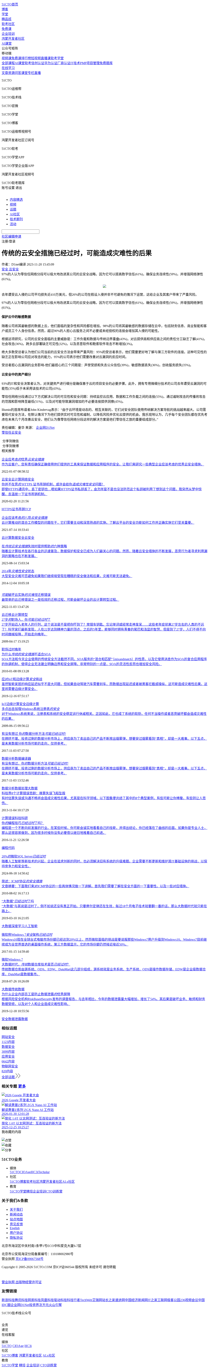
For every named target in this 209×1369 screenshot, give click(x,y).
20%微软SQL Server (24, 856)
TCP (28, 509)
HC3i (34, 1172)
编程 (5, 848)
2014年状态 (18, 571)
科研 (24, 818)
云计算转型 (19, 614)
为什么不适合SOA (26, 654)
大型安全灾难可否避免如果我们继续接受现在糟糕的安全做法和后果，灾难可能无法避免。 (67, 576)
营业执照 (9, 1282)
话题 (13, 209)
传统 (14, 989)
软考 (28, 63)
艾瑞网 (97, 1300)
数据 (18, 758)
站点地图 (16, 1219)
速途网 (120, 1300)
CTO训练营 (54, 1191)
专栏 (31, 73)
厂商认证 (63, 63)
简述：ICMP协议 (22, 881)
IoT (4, 704)
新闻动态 (16, 1214)
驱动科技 (60, 1300)
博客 (5, 9)
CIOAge (25, 1172)
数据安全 (17, 537)
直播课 (46, 58)
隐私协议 (16, 1237)
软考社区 (8, 24)
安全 (5, 1019)
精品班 (6, 19)
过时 (11, 649)
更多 (22, 1086)
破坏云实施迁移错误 (26, 594)
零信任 (6, 432)
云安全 (16, 432)
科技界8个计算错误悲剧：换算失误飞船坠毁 (33, 793)
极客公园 (173, 1300)
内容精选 (16, 199)
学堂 (5, 14)
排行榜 (26, 58)
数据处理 (21, 788)
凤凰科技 (47, 1300)
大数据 (33, 788)
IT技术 (75, 63)
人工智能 (31, 926)
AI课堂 (7, 43)
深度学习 (17, 926)
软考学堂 (57, 58)
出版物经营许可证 (29, 1282)
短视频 (36, 58)
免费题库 (106, 63)
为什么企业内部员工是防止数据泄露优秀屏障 (36, 994)
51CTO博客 (18, 1181)
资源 (11, 73)
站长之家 (108, 1300)
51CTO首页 (10, 4)
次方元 (44, 1305)
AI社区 (15, 214)
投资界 (34, 1305)
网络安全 (27, 479)
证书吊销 (18, 509)
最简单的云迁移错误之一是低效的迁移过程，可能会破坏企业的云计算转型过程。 (60, 599)
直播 (37, 73)
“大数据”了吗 (18, 901)
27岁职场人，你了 (26, 619)
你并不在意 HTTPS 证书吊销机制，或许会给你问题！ (53, 484)
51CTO (15, 1172)
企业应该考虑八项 (24, 517)
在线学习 (8, 68)
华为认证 (50, 63)
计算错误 (8, 818)
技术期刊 (16, 219)
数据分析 (8, 758)
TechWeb (86, 1300)
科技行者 (73, 1300)
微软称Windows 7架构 (27, 934)
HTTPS (7, 509)
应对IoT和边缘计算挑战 (22, 679)
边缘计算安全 (16, 704)
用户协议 (16, 1233)
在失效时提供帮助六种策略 (34, 546)
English (15, 1228)
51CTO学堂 (18, 1191)
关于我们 (16, 1209)
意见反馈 (16, 1224)
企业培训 (8, 33)
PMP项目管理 (90, 63)
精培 (29, 1191)
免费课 (6, 29)
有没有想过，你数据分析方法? (35, 763)
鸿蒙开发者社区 (13, 38)
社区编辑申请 (11, 236)
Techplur (44, 1172)
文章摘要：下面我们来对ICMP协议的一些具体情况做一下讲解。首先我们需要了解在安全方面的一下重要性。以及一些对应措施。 (95, 886)
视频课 (6, 58)
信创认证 (37, 63)
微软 (5, 959)
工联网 (162, 1300)
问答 (18, 73)
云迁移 (6, 614)
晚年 (18, 649)
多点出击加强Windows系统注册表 (31, 709)
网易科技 (34, 1300)
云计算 (16, 479)
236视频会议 (189, 1300)
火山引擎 (55, 1305)
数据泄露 (14, 1019)
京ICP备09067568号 (29, 1259)
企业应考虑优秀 (23, 459)
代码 (11, 848)
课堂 (24, 73)
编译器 (26, 758)
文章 (5, 73)
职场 (5, 649)
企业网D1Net (45, 427)
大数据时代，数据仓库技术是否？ (36, 964)
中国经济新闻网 (136, 1300)
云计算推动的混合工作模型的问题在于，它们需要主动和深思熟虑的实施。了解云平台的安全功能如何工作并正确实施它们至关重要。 (98, 522)
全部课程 (8, 63)
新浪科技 (8, 1300)
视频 (13, 204)
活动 (13, 224)
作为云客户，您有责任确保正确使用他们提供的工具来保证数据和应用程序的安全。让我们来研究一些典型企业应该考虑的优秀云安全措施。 (103, 464)
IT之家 (152, 1300)
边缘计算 (32, 704)
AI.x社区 (68, 1181)
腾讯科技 (21, 1300)
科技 (18, 818)
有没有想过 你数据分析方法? (34, 733)
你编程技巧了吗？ (23, 823)
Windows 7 (15, 959)
